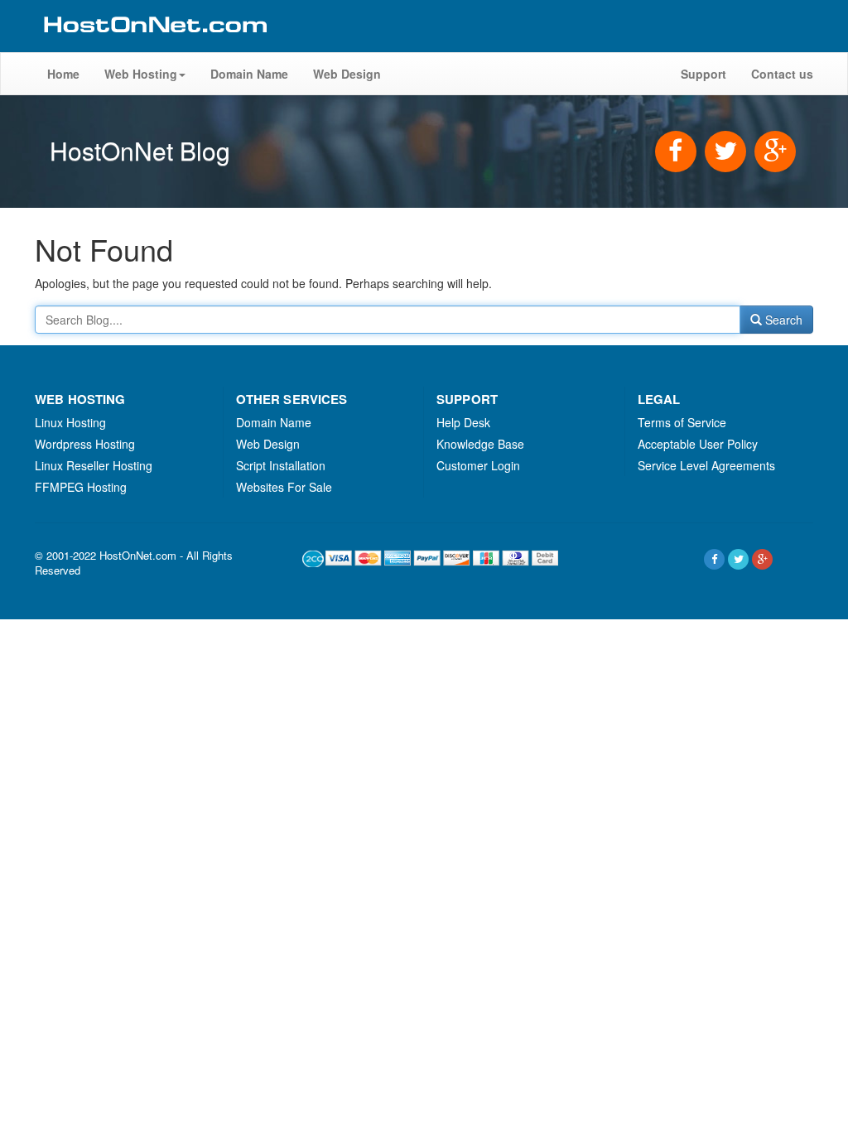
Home (63, 73)
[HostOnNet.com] (154, 44)
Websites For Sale (284, 487)
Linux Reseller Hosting (93, 465)
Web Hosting (140, 73)
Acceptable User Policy (698, 444)
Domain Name (249, 73)
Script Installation (280, 465)
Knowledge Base (480, 444)
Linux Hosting (70, 422)
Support (703, 73)
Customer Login (478, 465)
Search (782, 319)
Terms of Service (682, 422)
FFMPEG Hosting (81, 487)
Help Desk (463, 422)
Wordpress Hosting (85, 444)
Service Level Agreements (706, 465)
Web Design (347, 73)
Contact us (782, 73)
